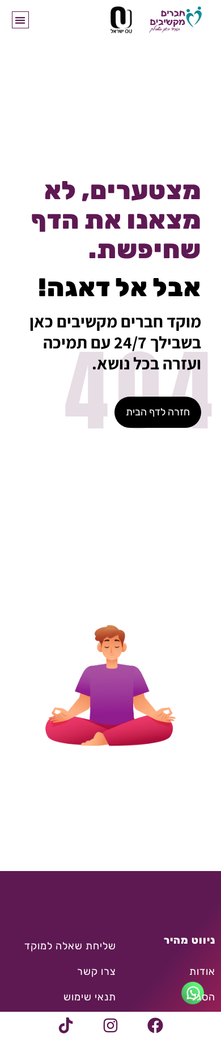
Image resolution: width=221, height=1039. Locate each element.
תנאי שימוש (89, 997)
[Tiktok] (66, 1025)
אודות (202, 971)
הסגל (203, 997)
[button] (20, 20)
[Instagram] (110, 1025)
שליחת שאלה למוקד (70, 946)
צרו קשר (96, 971)
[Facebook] (155, 1025)
